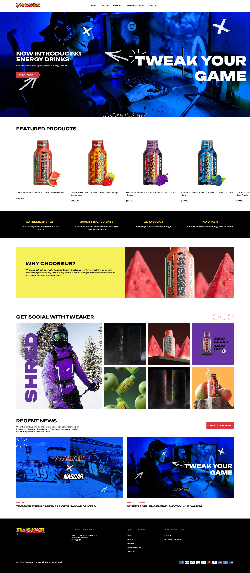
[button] (18, 112)
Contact (131, 551)
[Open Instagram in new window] (231, 317)
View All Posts (220, 425)
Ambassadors (134, 547)
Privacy (167, 535)
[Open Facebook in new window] (216, 317)
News (130, 539)
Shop (129, 535)
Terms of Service (172, 539)
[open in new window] (59, 366)
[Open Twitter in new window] (223, 317)
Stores (130, 543)
